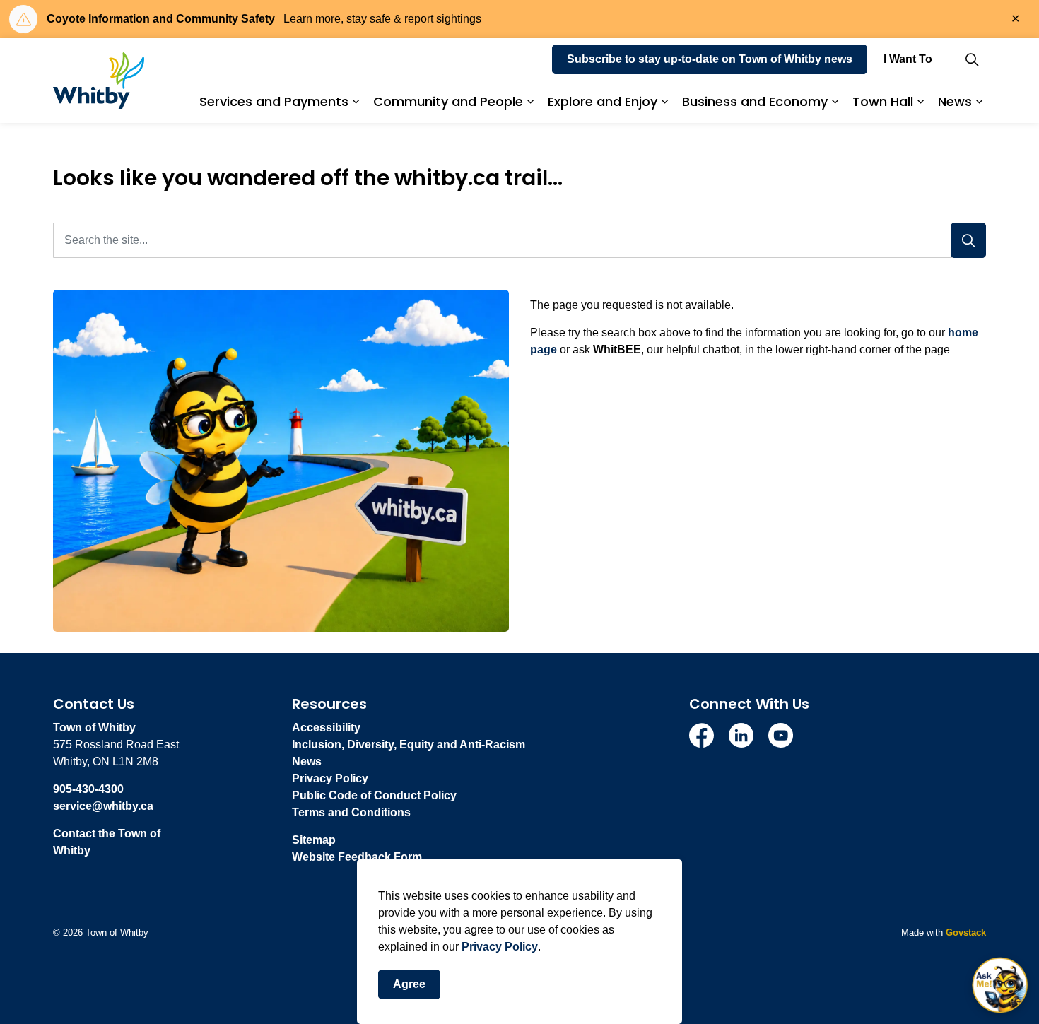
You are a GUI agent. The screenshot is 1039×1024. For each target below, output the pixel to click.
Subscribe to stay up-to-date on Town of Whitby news (709, 59)
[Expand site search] (972, 59)
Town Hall (882, 101)
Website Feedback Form (357, 857)
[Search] (968, 240)
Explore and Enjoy (602, 101)
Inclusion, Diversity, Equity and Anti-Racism (408, 744)
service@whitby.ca (103, 806)
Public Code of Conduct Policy (374, 795)
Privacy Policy (500, 947)
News (955, 101)
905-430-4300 (88, 789)
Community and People (448, 101)
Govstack (966, 932)
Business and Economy (755, 101)
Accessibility (326, 728)
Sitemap (314, 840)
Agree (409, 984)
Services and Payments (273, 101)
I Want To (908, 59)
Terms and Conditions (351, 812)
